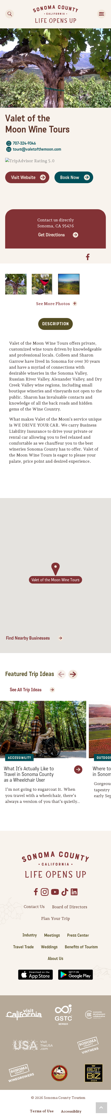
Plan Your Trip (55, 918)
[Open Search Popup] (9, 14)
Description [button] (55, 324)
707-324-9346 (24, 143)
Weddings (49, 946)
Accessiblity (71, 1111)
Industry (29, 935)
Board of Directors (69, 906)
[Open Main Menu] (101, 14)
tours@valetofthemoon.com (37, 149)
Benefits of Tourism (81, 946)
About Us (55, 958)
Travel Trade (23, 946)
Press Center (78, 935)
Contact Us (34, 906)
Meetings (52, 935)
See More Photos (53, 303)
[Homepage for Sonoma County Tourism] (55, 13)
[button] (101, 1107)
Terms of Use (42, 1111)
